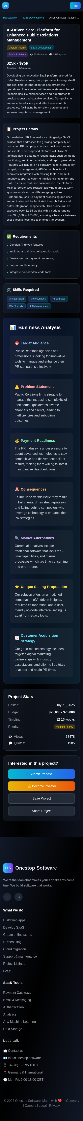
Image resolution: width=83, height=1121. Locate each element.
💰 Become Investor (41, 786)
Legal (43, 1105)
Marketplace (10, 17)
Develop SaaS (13, 927)
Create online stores (17, 934)
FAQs (7, 971)
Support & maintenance (20, 956)
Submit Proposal (41, 774)
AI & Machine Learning (19, 1021)
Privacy (54, 1105)
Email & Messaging (17, 1000)
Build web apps (14, 920)
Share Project (41, 811)
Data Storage (12, 1029)
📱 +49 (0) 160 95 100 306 (22, 1065)
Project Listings (14, 963)
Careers (30, 1105)
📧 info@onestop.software (22, 1058)
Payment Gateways (17, 992)
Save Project (41, 798)
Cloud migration (14, 949)
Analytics (9, 1014)
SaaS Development (33, 17)
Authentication (13, 1007)
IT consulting (12, 942)
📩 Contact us (13, 1050)
